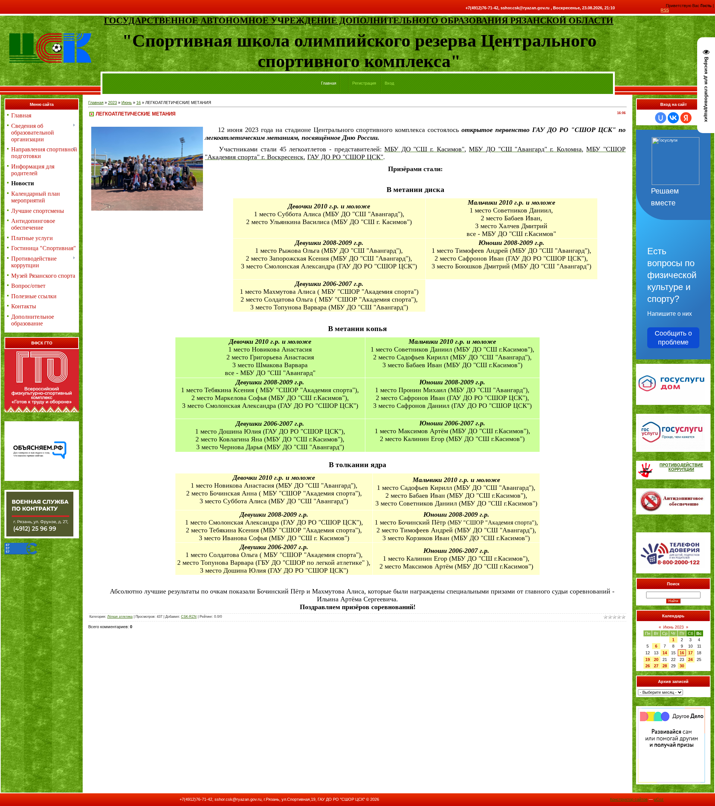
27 (656, 666)
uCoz (659, 799)
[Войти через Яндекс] (686, 117)
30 (682, 666)
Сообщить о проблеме (673, 338)
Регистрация (364, 83)
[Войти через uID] (660, 117)
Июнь (126, 102)
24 (690, 659)
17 (690, 653)
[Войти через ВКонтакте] (673, 117)
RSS (665, 10)
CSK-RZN (189, 616)
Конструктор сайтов (629, 799)
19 (647, 659)
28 (664, 666)
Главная (96, 102)
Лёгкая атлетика (120, 616)
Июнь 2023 (673, 627)
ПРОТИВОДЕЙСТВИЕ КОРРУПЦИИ (681, 467)
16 (138, 102)
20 (656, 659)
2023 (112, 102)
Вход (389, 83)
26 (647, 666)
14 (664, 653)
